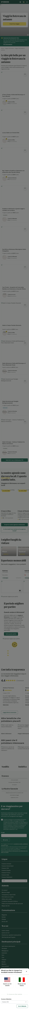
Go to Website (22, 1006)
